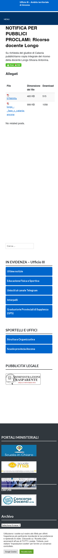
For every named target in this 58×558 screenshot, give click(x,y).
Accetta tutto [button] (26, 551)
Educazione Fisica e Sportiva (23, 280)
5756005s (12, 98)
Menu (7, 19)
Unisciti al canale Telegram (22, 290)
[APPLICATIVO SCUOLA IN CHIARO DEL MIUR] (29, 450)
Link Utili (6, 489)
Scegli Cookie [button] (10, 551)
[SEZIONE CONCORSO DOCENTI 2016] (29, 500)
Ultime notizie (15, 271)
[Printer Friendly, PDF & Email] (13, 65)
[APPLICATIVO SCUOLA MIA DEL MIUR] (29, 467)
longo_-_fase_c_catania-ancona (16, 110)
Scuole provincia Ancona (21, 348)
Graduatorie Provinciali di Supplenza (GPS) (27, 311)
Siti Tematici (8, 496)
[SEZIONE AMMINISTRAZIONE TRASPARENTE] (29, 385)
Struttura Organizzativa (21, 339)
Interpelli (12, 299)
